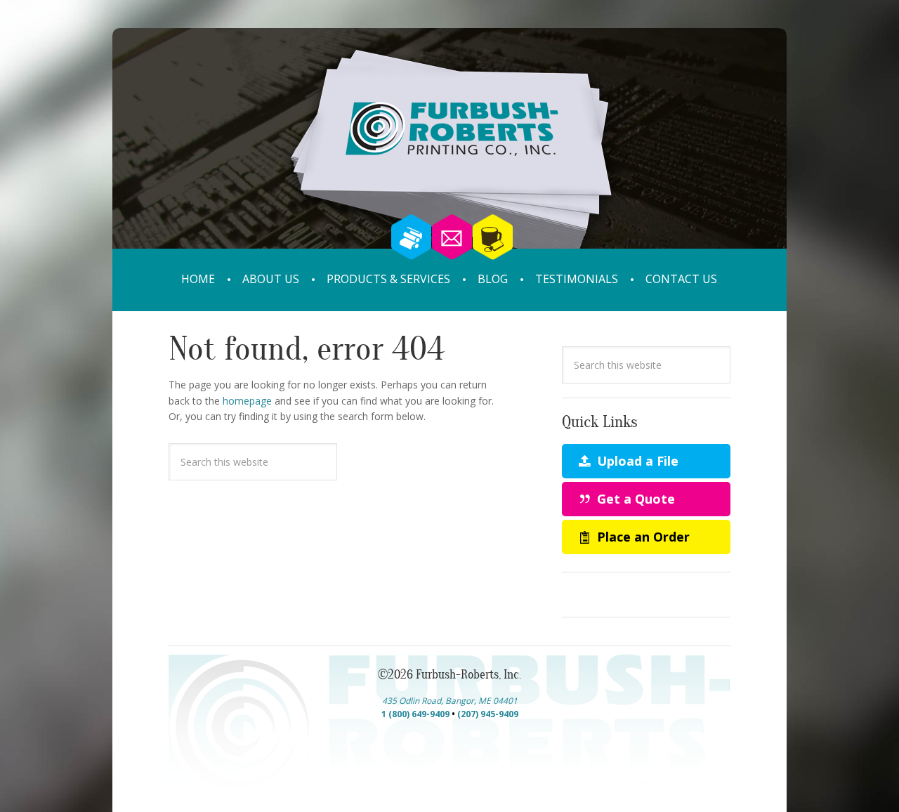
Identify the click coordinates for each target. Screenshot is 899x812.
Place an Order (641, 536)
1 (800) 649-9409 (415, 714)
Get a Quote (634, 498)
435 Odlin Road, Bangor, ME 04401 (450, 701)
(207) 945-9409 (487, 714)
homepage (247, 400)
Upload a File (635, 460)
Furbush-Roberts (449, 159)
